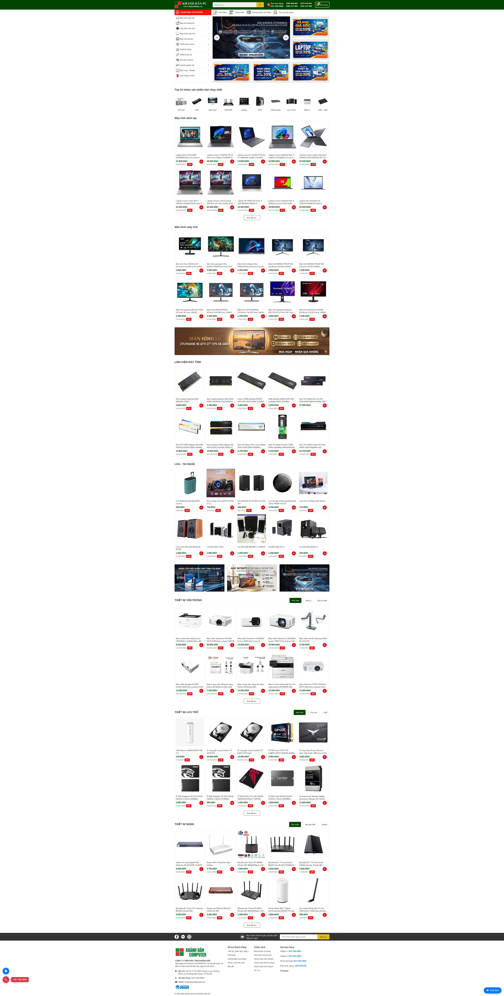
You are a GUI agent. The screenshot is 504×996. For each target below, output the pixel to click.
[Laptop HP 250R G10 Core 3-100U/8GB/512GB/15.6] (251, 182)
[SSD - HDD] (323, 101)
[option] (251, 37)
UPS (260, 110)
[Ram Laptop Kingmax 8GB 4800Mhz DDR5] (190, 381)
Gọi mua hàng (277, 3)
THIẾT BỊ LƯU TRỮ (186, 712)
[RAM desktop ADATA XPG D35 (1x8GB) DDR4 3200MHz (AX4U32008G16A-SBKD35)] (282, 381)
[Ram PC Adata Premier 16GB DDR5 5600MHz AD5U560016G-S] (282, 426)
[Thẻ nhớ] (181, 101)
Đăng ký (323, 937)
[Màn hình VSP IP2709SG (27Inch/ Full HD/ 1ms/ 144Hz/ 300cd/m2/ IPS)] (220, 291)
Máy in (307, 110)
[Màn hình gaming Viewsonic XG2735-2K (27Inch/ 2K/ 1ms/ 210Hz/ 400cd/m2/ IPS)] (282, 291)
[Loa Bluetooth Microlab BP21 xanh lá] (190, 483)
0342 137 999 (306, 6)
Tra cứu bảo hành (286, 12)
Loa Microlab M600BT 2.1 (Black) (251, 547)
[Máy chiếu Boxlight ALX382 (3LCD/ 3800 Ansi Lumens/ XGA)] (190, 666)
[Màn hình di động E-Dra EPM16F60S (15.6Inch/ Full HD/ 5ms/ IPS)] (251, 246)
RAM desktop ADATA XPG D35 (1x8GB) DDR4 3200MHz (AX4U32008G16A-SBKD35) (281, 401)
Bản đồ (231, 966)
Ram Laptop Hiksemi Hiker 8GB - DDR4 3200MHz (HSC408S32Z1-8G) (221, 401)
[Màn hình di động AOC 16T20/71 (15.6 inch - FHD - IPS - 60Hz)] (252, 578)
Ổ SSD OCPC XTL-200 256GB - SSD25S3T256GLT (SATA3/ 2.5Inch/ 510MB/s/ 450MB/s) (251, 798)
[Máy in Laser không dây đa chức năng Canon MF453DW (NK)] (282, 666)
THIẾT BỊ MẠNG (184, 824)
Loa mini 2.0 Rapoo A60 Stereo (312, 501)
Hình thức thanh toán (263, 955)
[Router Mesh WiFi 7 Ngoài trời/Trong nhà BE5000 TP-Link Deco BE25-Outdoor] (282, 890)
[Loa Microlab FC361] (220, 528)
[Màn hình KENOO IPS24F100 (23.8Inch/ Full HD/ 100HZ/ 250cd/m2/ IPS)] (282, 246)
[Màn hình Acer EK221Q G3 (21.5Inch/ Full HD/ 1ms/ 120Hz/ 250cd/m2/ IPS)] (190, 246)
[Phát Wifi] (228, 101)
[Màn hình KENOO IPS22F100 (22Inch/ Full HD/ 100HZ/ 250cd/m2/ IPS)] (313, 246)
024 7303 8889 (295, 956)
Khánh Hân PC (204, 993)
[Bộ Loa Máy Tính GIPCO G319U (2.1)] (220, 483)
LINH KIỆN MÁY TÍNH (188, 361)
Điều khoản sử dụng (262, 951)
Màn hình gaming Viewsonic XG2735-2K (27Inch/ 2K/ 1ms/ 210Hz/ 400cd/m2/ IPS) (280, 312)
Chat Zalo (492, 990)
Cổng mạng (275, 110)
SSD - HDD (323, 110)
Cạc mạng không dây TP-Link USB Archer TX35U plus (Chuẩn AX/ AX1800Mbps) (312, 910)
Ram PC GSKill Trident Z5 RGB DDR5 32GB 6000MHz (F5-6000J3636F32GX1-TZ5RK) (312, 447)
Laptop (244, 110)
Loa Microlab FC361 (215, 547)
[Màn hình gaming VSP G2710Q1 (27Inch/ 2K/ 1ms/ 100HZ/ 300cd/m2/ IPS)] (190, 291)
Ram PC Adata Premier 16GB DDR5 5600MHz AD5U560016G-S (282, 447)
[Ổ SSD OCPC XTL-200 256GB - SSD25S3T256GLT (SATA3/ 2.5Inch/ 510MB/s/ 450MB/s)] (251, 778)
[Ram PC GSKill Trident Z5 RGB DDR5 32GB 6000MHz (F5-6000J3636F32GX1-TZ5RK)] (313, 426)
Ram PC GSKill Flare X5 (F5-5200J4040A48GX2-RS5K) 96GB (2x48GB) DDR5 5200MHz (313, 401)
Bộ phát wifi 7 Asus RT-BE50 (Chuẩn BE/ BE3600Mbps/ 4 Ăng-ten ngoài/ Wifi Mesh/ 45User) (251, 910)
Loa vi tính (291, 110)
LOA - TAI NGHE (185, 464)
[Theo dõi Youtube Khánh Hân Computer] (189, 936)
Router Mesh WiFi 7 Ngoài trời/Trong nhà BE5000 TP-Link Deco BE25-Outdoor (281, 910)
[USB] (197, 101)
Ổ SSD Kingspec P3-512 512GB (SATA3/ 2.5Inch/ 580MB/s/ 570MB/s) (189, 798)
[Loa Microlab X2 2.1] (282, 528)
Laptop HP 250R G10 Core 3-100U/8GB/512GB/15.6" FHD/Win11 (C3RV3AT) (250, 203)
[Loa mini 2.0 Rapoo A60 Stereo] (313, 483)
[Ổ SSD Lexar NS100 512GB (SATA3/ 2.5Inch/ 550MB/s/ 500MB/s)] (282, 778)
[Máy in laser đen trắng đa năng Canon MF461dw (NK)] (251, 666)
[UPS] (260, 101)
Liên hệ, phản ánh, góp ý (238, 951)
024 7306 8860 (277, 6)
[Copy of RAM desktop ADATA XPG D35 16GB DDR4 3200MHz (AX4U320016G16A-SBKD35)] (251, 381)
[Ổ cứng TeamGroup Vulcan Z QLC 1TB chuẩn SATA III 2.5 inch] (313, 732)
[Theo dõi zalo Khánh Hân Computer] (183, 936)
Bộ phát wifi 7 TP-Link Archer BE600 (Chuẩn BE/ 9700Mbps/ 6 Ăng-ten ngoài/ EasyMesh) (281, 865)
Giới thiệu (223, 12)
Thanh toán (239, 12)
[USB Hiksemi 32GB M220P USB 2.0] (190, 732)
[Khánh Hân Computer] (191, 4)
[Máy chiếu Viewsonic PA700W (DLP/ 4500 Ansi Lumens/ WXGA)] (220, 620)
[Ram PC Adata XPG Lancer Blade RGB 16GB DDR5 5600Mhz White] (251, 426)
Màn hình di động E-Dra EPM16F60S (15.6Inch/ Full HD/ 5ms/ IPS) (251, 266)
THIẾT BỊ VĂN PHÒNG (188, 600)
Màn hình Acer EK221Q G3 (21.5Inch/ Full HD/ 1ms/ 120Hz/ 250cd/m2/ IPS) (189, 266)
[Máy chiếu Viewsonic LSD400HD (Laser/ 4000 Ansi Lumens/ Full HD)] (282, 620)
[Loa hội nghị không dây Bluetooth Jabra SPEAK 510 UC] (282, 483)
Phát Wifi (228, 110)
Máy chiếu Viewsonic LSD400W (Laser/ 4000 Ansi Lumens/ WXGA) (251, 641)
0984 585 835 (300, 966)
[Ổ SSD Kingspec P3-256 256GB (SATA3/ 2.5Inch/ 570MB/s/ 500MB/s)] (220, 778)
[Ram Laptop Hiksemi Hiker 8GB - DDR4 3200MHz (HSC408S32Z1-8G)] (220, 381)
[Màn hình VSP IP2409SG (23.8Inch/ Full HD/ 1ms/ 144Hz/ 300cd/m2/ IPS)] (251, 291)
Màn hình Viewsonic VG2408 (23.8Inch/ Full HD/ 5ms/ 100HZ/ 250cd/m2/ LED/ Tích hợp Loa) (312, 312)
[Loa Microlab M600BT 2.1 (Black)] (251, 528)
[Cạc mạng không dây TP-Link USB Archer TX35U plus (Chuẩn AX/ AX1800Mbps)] (313, 890)
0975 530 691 (306, 3)
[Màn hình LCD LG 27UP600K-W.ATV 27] (252, 341)
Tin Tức (257, 970)
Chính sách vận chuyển (264, 959)
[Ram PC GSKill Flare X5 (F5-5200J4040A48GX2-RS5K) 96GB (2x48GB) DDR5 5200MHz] (313, 381)
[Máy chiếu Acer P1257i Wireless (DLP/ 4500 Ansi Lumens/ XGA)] (313, 666)
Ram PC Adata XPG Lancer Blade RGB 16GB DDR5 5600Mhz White (252, 447)
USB (197, 110)
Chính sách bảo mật (236, 962)
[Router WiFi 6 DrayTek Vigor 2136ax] (220, 844)
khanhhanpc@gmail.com (195, 982)
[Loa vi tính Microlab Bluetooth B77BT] (190, 528)
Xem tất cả (251, 218)
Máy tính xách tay (186, 117)
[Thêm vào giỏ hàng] (201, 161)
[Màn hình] (213, 101)
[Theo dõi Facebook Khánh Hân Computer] (177, 936)
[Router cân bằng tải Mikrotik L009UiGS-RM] (220, 890)
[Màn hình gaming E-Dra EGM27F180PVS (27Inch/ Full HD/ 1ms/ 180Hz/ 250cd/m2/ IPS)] (220, 246)
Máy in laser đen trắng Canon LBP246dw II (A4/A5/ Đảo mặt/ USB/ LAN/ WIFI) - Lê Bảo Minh (189, 641)
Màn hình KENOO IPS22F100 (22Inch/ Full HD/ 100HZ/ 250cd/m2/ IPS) (311, 266)
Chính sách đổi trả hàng (264, 962)
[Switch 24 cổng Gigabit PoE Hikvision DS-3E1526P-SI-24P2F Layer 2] (190, 844)
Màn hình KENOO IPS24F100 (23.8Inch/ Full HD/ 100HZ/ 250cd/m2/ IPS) (280, 266)
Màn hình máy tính (186, 226)
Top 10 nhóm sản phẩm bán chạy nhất (198, 89)
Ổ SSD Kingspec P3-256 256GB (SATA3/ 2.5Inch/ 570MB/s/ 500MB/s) (220, 798)
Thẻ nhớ (181, 110)
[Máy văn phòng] (310, 72)
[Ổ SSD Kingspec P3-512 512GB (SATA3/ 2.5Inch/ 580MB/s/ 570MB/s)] (190, 778)
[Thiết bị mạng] (232, 72)
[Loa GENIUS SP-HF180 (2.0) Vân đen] (251, 483)
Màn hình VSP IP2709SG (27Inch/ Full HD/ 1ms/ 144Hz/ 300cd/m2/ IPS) (219, 312)
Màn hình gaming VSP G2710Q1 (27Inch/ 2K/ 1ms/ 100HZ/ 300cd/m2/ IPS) (189, 312)
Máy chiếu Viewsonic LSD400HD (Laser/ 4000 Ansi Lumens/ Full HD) (282, 641)
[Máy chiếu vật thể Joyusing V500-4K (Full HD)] (313, 620)
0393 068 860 (292, 3)
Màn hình (213, 110)
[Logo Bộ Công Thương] (182, 987)
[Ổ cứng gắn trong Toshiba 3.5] (220, 732)
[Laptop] (271, 72)
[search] (260, 4)
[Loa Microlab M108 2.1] (313, 528)
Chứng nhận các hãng (261, 12)
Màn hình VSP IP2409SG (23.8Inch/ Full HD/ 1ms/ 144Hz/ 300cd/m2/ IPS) (251, 312)
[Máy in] (307, 101)
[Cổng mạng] (276, 101)
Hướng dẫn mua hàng (237, 959)
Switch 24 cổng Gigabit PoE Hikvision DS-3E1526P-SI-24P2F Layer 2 (189, 865)
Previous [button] (217, 37)
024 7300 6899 (300, 961)
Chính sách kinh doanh (263, 966)
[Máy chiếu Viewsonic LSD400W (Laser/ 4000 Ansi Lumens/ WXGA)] (251, 620)
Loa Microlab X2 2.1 (276, 547)
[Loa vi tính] (291, 101)
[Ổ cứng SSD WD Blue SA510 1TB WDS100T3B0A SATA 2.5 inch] (199, 578)
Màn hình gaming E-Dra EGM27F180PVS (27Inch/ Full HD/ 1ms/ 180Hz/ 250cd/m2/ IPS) (220, 266)
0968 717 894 (292, 6)
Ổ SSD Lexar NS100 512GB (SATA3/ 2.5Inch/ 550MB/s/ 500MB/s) (280, 798)
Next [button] (286, 37)
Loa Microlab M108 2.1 (308, 547)
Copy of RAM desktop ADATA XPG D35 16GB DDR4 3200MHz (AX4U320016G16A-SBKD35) (251, 401)
